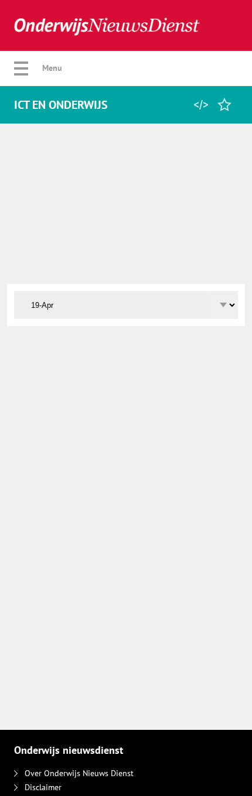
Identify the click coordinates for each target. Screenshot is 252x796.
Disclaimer (43, 787)
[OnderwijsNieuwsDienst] (107, 25)
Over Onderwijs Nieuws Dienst (79, 773)
